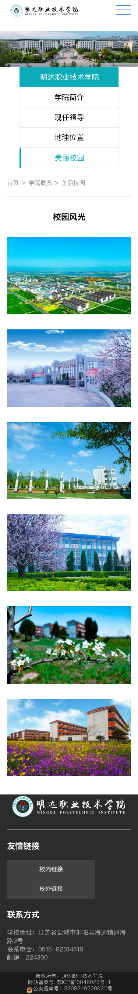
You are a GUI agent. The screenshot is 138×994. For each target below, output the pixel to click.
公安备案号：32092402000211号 (73, 988)
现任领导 (69, 117)
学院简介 (69, 97)
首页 (13, 182)
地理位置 (69, 137)
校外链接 (51, 888)
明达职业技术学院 (69, 77)
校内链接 (51, 869)
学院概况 (40, 182)
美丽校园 (69, 157)
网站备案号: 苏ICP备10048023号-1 (69, 982)
